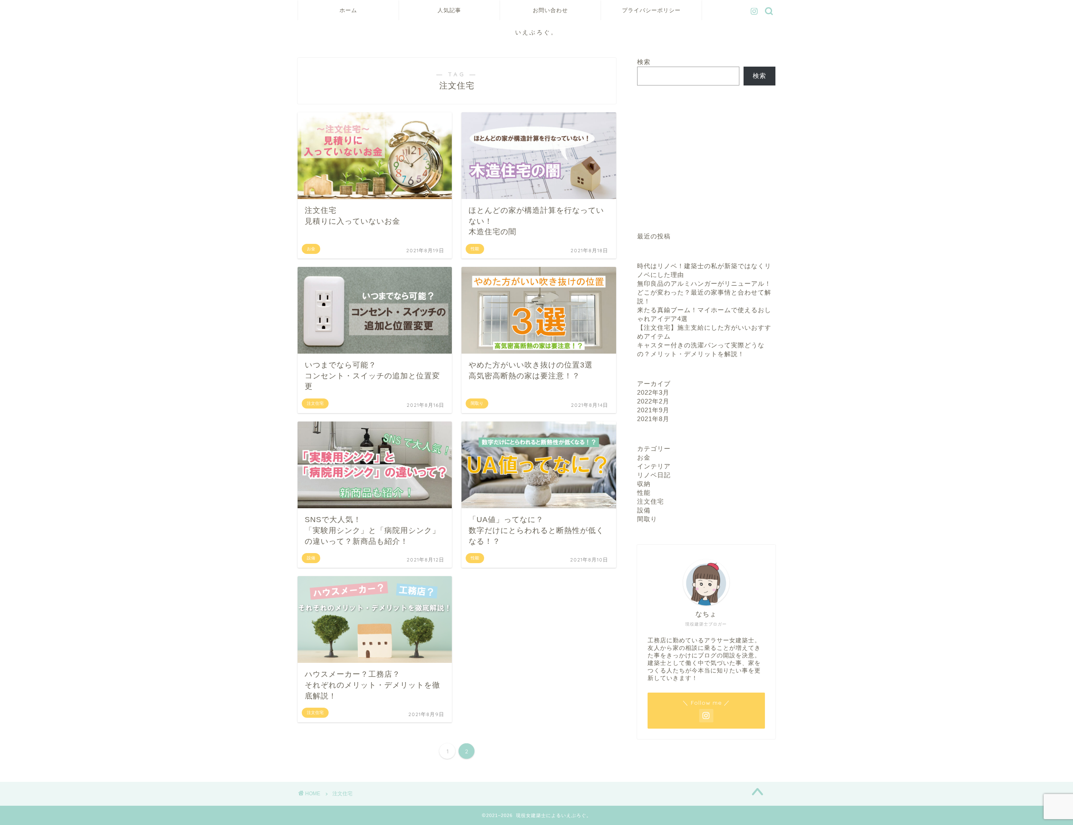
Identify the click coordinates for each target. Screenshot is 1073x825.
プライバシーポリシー (651, 10)
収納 (644, 483)
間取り (647, 518)
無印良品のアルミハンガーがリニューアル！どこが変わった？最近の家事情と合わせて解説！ (704, 292)
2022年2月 (653, 401)
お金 (644, 457)
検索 (644, 61)
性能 (644, 492)
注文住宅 (650, 501)
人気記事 (449, 10)
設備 (644, 510)
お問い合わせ (550, 10)
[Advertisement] (706, 158)
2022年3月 (653, 392)
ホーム (348, 10)
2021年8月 (653, 418)
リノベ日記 (654, 474)
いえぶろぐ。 (536, 32)
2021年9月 (653, 410)
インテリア (654, 466)
